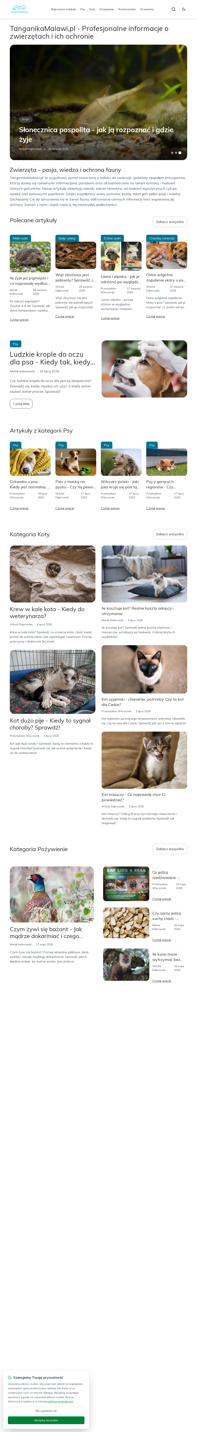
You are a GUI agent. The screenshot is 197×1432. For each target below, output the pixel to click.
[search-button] (173, 9)
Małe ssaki (20, 238)
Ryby (26, 119)
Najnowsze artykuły (63, 9)
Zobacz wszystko (170, 222)
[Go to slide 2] (176, 153)
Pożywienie (107, 9)
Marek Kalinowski (112, 620)
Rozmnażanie (127, 9)
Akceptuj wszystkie (46, 1420)
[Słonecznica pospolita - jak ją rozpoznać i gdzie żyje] (98, 102)
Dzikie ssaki (112, 238)
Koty (92, 9)
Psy (82, 9)
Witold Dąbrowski (30, 149)
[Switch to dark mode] (183, 9)
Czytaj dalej (21, 404)
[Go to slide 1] (172, 153)
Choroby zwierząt (161, 238)
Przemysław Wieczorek (24, 736)
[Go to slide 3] (179, 152)
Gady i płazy (67, 238)
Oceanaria (147, 9)
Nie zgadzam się (46, 1411)
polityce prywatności (60, 1401)
